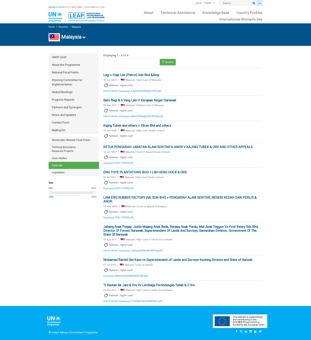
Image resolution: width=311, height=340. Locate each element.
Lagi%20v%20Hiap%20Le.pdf (146, 91)
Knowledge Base (215, 13)
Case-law (57, 165)
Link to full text (110, 91)
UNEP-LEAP (59, 57)
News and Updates (64, 115)
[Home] (77, 14)
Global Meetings (62, 92)
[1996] (50, 192)
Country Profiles (249, 13)
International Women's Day (240, 19)
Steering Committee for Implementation (67, 82)
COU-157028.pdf (124, 188)
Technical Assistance (178, 13)
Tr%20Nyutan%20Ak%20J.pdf (146, 301)
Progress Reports (63, 99)
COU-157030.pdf (124, 217)
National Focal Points (65, 72)
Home (52, 27)
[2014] (93, 192)
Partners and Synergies (67, 107)
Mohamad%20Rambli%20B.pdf (132, 275)
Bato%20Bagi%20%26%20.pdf (146, 116)
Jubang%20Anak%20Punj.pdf (146, 250)
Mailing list (58, 130)
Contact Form (60, 122)
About (148, 13)
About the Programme (66, 64)
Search (169, 62)
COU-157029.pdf (124, 163)
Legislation (58, 172)
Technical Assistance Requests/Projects (64, 149)
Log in (198, 3)
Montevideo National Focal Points (71, 140)
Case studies (59, 158)
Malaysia (76, 27)
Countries (63, 27)
